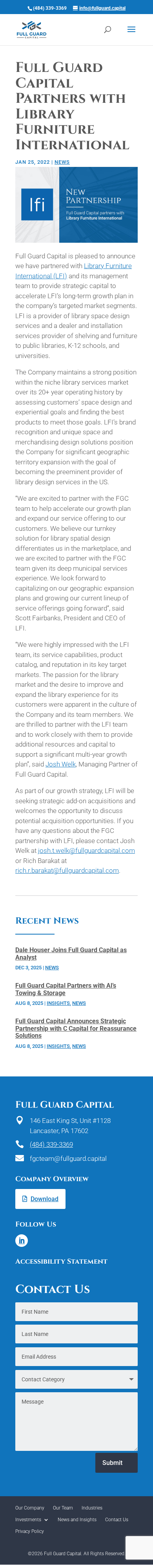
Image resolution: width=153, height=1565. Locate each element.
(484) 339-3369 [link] (51, 1144)
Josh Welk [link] (61, 764)
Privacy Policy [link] (29, 1531)
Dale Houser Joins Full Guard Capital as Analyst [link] (71, 953)
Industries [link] (92, 1508)
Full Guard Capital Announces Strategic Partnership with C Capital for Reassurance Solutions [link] (76, 1028)
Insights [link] (58, 1003)
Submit (112, 1463)
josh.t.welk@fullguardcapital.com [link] (86, 850)
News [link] (62, 162)
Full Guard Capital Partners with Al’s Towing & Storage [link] (65, 989)
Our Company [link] (29, 1508)
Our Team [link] (63, 1508)
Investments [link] (28, 1519)
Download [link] (44, 1199)
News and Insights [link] (77, 1519)
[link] (31, 29)
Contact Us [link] (116, 1519)
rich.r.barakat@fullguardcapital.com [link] (67, 870)
